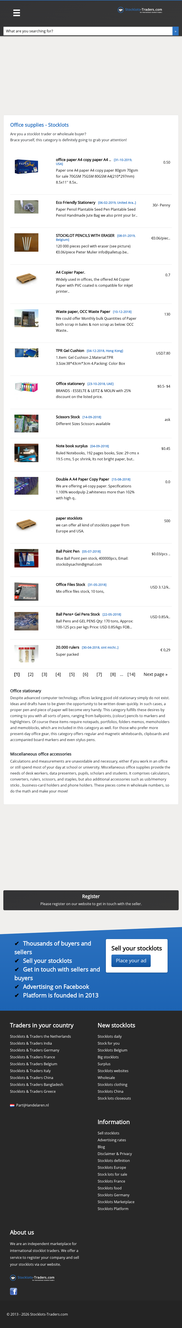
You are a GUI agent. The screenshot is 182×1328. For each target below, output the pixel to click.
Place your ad (131, 960)
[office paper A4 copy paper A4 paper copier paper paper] (26, 166)
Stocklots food (110, 1188)
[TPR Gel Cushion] (26, 352)
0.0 (167, 481)
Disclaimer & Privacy (115, 1153)
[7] (99, 674)
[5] (72, 674)
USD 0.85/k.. (160, 616)
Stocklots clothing (112, 1084)
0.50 (166, 162)
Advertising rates (112, 1140)
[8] (113, 674)
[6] (85, 674)
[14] (131, 674)
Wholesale (106, 1077)
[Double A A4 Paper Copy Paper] (26, 485)
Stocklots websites (113, 1070)
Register (91, 896)
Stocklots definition (114, 1160)
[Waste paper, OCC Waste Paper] (26, 317)
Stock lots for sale (112, 1174)
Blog (101, 1146)
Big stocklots (108, 1057)
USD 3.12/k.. (160, 587)
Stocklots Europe (112, 1167)
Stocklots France (111, 1181)
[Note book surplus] (26, 452)
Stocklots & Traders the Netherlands (40, 1036)
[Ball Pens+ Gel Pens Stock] (26, 620)
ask (167, 419)
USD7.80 (163, 353)
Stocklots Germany (113, 1195)
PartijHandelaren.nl (31, 1105)
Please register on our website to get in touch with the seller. (91, 903)
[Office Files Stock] (26, 591)
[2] (31, 674)
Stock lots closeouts (114, 1098)
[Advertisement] (73, 73)
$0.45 (165, 448)
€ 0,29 (165, 649)
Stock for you (109, 1043)
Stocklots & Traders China (31, 1077)
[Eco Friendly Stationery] (26, 206)
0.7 (167, 275)
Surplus (104, 1063)
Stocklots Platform (113, 1208)
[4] (58, 674)
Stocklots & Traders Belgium (33, 1063)
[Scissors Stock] (26, 423)
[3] (44, 674)
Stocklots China (110, 1091)
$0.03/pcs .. (161, 553)
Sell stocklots (108, 1133)
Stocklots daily (110, 1036)
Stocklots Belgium (112, 1050)
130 (167, 314)
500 (167, 520)
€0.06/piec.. (160, 238)
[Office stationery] (26, 390)
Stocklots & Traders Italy (30, 1070)
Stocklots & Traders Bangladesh (36, 1084)
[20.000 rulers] (26, 653)
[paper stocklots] (26, 524)
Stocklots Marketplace (116, 1201)
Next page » (156, 674)
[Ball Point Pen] (26, 557)
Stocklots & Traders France (32, 1057)
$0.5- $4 (163, 386)
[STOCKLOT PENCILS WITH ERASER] (26, 242)
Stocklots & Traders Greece (33, 1091)
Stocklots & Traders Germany (34, 1050)
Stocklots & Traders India (31, 1043)
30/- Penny (161, 205)
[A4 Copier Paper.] (26, 278)
